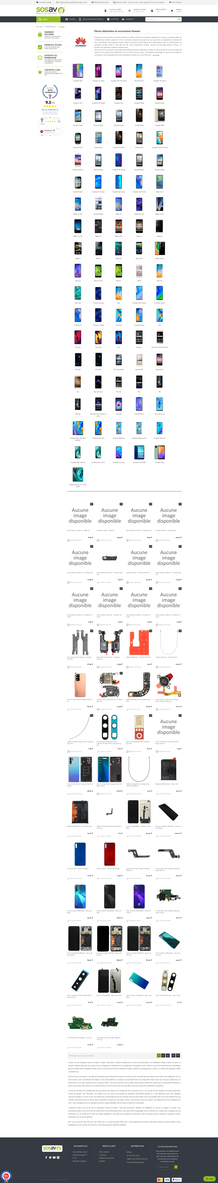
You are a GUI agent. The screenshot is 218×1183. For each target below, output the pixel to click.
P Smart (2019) (98, 303)
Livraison (102, 1155)
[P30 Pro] (119, 315)
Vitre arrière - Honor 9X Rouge (108, 868)
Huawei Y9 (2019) (118, 192)
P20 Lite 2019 (160, 414)
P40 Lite (78, 303)
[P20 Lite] (98, 337)
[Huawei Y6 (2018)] (98, 93)
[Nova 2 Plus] (98, 271)
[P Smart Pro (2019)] (139, 293)
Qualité (102, 1161)
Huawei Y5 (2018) (139, 462)
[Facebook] (46, 1157)
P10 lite (78, 369)
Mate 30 (119, 258)
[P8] (160, 382)
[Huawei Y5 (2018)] (139, 452)
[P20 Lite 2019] (160, 404)
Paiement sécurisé (106, 1158)
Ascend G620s (78, 170)
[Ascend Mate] (98, 204)
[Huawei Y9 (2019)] (119, 182)
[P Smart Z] (78, 315)
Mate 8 (159, 236)
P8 (160, 392)
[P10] (139, 382)
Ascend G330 (160, 170)
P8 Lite (78, 414)
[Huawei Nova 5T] (160, 428)
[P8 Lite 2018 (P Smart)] (160, 337)
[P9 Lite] (119, 382)
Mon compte (104, 1152)
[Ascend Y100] (78, 137)
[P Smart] (119, 404)
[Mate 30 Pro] (160, 248)
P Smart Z (78, 325)
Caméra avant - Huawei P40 (166, 530)
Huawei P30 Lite (98, 438)
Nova (139, 281)
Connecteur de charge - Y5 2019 (79, 1038)
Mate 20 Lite (139, 214)
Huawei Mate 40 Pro (139, 438)
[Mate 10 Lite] (78, 226)
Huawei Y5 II (118, 103)
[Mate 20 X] (160, 182)
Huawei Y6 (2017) (159, 81)
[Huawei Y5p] (160, 452)
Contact (128, 19)
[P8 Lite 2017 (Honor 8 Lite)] (98, 404)
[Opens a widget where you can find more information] (209, 1179)
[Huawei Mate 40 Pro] (139, 428)
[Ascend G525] (98, 160)
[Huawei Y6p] (78, 71)
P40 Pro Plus (139, 81)
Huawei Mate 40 (119, 438)
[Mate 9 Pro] (119, 226)
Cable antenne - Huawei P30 (166, 657)
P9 (78, 392)
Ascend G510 (139, 170)
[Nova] (139, 271)
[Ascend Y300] (119, 115)
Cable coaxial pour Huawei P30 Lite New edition (138, 785)
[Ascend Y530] (78, 115)
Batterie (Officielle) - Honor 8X (167, 784)
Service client (109, 1146)
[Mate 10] (98, 226)
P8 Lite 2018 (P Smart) (160, 347)
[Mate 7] (78, 248)
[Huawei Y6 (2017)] (160, 71)
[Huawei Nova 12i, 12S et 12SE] (78, 474)
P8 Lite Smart (119, 369)
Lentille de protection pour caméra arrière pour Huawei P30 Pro (109, 743)
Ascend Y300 (119, 125)
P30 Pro (119, 325)
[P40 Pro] (160, 271)
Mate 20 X (159, 192)
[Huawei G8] (139, 115)
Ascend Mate (98, 214)
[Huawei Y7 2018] (98, 71)
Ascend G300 (78, 192)
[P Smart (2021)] (139, 315)
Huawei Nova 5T (160, 438)
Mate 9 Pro (119, 236)
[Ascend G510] (139, 160)
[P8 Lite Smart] (119, 359)
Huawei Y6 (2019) (118, 170)
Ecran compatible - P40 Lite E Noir (109, 995)
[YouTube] (54, 1157)
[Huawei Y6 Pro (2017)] (119, 71)
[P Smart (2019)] (98, 293)
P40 (118, 303)
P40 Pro (159, 281)
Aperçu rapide (85, 525)
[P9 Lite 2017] (98, 382)
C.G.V (75, 1158)
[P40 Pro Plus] (139, 71)
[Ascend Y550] (160, 93)
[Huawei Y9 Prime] (139, 182)
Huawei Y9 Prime (139, 192)
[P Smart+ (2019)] (98, 315)
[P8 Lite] (78, 404)
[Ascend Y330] (98, 115)
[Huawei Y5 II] (119, 93)
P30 (159, 325)
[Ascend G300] (78, 182)
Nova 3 (78, 281)
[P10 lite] (78, 359)
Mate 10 (98, 236)
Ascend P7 (160, 369)
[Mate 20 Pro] (78, 204)
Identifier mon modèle (91, 19)
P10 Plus (98, 369)
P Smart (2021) (139, 325)
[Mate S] (98, 248)
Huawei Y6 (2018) (98, 103)
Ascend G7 (98, 147)
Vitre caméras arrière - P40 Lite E (168, 995)
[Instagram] (58, 1157)
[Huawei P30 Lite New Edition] (78, 428)
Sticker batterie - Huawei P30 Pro (138, 657)
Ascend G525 (98, 170)
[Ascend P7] (160, 359)
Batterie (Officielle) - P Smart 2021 (79, 826)
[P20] (119, 337)
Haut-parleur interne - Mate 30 (78, 530)
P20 (118, 347)
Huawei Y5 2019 (119, 462)
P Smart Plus (139, 414)
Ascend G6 (139, 147)
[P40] (119, 293)
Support (113, 19)
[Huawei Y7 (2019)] (98, 182)
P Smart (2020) (159, 303)
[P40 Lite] (78, 293)
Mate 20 (119, 214)
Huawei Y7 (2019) (98, 192)
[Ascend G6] (139, 137)
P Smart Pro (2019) (139, 303)
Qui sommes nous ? (80, 1152)
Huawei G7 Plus (119, 147)
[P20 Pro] (78, 337)
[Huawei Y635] (139, 93)
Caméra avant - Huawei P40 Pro (138, 572)
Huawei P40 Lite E (98, 462)
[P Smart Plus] (139, 404)
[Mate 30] (119, 248)
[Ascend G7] (98, 137)
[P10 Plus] (98, 359)
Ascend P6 (139, 369)
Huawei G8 (139, 125)
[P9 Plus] (139, 337)
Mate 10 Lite (77, 236)
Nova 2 (118, 281)
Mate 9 (139, 236)
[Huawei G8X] (160, 115)
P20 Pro (78, 347)
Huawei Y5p (159, 462)
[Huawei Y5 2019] (119, 452)
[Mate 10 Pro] (160, 204)
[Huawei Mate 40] (119, 428)
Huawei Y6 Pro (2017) (119, 81)
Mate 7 (78, 258)
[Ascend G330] (160, 160)
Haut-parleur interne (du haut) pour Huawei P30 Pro (167, 700)
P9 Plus (139, 347)
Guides (70, 19)
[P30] (160, 315)
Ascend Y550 (159, 103)
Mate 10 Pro (159, 214)
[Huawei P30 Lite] (98, 428)
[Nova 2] (119, 271)
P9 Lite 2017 (98, 392)
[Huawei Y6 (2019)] (119, 160)
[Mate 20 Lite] (139, 204)
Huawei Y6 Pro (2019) (160, 147)
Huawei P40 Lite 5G (78, 462)
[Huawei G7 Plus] (119, 137)
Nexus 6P (139, 258)
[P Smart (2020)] (160, 293)
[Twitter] (50, 1157)
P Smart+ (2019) (98, 325)
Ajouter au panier (75, 525)
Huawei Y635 (139, 103)
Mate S (98, 258)
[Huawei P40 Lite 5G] (78, 452)
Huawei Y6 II (78, 103)
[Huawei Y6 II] (78, 93)
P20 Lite (98, 347)
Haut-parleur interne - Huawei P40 (80, 572)
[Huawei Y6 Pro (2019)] (160, 137)
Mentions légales (79, 1161)
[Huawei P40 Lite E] (98, 452)
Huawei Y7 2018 (98, 81)
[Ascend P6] (139, 359)
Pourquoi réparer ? (80, 1155)
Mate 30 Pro (159, 258)
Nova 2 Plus (98, 281)
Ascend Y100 (78, 147)
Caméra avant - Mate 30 (105, 530)
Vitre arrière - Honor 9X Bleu (78, 868)
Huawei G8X (159, 125)
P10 (139, 392)
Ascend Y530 (78, 125)
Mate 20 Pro (77, 214)
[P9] (78, 382)
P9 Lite (118, 392)
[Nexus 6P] (139, 248)
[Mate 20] (119, 204)
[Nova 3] (78, 271)
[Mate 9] (139, 226)
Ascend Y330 (98, 125)
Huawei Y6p (77, 81)
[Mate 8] (160, 226)
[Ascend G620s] (78, 160)
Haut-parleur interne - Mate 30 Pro (139, 530)
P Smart (119, 414)
